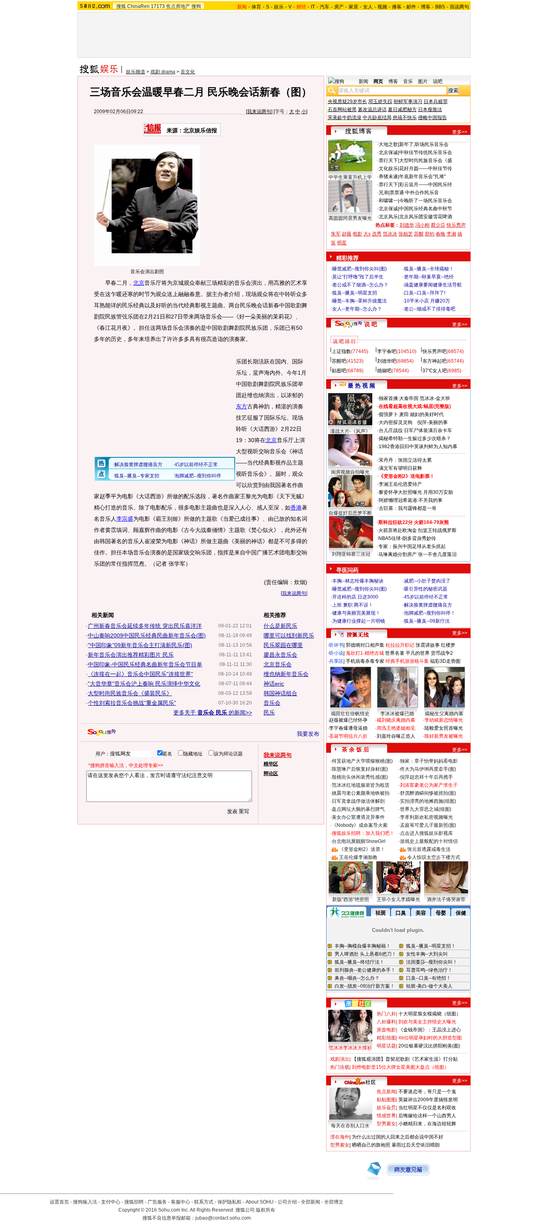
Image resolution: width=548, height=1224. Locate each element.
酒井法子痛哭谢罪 (446, 899)
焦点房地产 (178, 6)
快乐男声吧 (434, 351)
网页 (378, 81)
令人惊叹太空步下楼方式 (433, 857)
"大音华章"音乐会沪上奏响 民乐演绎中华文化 (144, 683)
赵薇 (346, 234)
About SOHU (260, 1202)
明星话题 (386, 1046)
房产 (339, 7)
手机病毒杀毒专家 (365, 661)
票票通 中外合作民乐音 (414, 192)
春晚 (440, 234)
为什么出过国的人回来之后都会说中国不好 (397, 1137)
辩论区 (271, 773)
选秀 (377, 234)
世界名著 (394, 653)
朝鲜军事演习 (408, 101)
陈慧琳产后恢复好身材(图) (360, 769)
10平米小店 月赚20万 (427, 301)
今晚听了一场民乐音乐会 (425, 200)
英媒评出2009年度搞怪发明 (428, 1099)
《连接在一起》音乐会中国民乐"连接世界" (140, 674)
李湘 (451, 234)
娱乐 (279, 7)
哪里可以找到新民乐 (289, 635)
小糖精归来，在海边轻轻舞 (427, 1124)
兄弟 (383, 192)
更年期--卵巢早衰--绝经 (429, 277)
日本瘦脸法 (430, 109)
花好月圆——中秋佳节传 (425, 168)
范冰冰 (390, 234)
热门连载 (339, 1067)
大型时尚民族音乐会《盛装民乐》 (130, 693)
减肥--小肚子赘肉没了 (427, 581)
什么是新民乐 (280, 626)
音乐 (408, 81)
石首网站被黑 (342, 109)
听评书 (336, 645)
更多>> (459, 132)
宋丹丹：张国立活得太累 (405, 460)
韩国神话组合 (280, 693)
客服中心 (180, 1202)
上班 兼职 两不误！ (352, 605)
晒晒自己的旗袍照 (371, 1145)
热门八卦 (386, 1014)
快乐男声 (456, 225)
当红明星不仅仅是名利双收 (427, 1107)
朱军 (336, 234)
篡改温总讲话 (372, 109)
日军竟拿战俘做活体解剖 (358, 801)
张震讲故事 (428, 645)
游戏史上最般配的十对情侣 (429, 841)
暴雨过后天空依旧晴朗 (416, 1145)
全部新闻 (310, 1202)
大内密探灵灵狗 (395, 422)
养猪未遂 (388, 176)
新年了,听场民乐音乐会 (424, 144)
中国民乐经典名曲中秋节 (425, 208)
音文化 (188, 72)
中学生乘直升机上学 (350, 177)
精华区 (271, 764)
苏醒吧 (339, 361)
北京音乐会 (278, 664)
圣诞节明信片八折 (348, 736)
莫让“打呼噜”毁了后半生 (358, 277)
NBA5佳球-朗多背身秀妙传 (407, 538)
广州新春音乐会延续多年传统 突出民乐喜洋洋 (145, 626)
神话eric (274, 683)
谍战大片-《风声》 (350, 431)
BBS (440, 7)
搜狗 (196, 6)
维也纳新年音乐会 (286, 674)
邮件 (411, 7)
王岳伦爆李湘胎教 (358, 857)
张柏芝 (405, 234)
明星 (342, 243)
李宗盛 (124, 519)
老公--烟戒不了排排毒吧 (429, 309)
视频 (382, 7)
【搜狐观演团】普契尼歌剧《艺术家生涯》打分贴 (405, 1059)
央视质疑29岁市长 (347, 101)
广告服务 (157, 1202)
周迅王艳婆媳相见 (396, 728)
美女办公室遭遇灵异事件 (358, 817)
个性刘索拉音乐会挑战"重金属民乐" (132, 703)
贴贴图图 (386, 1099)
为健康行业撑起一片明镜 (358, 621)
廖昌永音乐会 (280, 655)
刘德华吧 (386, 361)
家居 (353, 7)
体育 (256, 7)
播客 (397, 7)
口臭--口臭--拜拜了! (424, 293)
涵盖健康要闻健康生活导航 (433, 285)
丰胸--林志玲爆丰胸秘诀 (358, 581)
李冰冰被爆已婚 (397, 714)
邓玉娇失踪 (380, 101)
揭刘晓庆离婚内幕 (396, 720)
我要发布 (308, 734)
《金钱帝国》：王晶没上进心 (429, 1030)
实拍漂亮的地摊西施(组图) (428, 801)
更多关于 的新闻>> (212, 712)
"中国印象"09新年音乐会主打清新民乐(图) (140, 645)
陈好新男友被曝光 (443, 736)
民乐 (269, 712)
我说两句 (459, 7)
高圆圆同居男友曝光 (350, 218)
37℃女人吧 (434, 370)
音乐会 (272, 703)
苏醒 (419, 234)
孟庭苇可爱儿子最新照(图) (428, 825)
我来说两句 (259, 111)
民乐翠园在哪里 (283, 645)
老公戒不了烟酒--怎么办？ (360, 285)
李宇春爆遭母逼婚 (348, 728)
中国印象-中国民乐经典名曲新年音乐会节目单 (145, 664)
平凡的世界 (418, 653)
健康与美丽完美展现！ (356, 613)
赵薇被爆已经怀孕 (348, 720)
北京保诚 (388, 152)
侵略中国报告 (432, 117)
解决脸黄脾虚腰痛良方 (428, 605)
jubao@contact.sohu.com (223, 1218)
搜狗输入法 (85, 1202)
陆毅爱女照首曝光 (443, 728)
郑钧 (429, 234)
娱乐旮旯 (386, 1107)
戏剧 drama (162, 72)
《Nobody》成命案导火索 (360, 825)
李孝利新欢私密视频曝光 (426, 817)
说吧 (437, 81)
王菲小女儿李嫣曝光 (398, 899)
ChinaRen (138, 6)
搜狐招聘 (134, 1202)
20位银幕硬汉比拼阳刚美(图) (429, 1046)
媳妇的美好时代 (427, 414)
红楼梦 (448, 645)
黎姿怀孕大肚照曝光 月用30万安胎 (416, 492)
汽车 (324, 7)
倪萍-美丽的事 (432, 422)
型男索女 (386, 1124)
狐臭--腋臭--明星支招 (354, 293)
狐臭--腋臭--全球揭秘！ (429, 269)
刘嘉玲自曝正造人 (396, 736)
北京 (138, 283)
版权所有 (265, 1210)
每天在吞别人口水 (350, 1126)
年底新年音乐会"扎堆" (422, 176)
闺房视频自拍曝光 (350, 472)
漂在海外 (339, 1137)
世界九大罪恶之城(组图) (425, 809)
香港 (296, 507)
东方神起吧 (434, 361)
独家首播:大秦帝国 (398, 398)
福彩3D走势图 (445, 661)
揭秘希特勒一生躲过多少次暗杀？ (415, 438)
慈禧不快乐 (405, 117)
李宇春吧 (386, 351)
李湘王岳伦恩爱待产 (400, 484)
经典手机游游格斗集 (407, 661)
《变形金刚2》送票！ (362, 849)
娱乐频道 (135, 72)
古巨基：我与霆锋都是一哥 (407, 508)
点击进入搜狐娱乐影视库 (426, 833)
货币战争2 (442, 653)
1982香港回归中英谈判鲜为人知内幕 (418, 446)
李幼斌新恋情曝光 (443, 720)
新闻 (363, 81)
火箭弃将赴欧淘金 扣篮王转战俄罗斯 (417, 530)
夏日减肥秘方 (402, 109)
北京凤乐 (388, 216)
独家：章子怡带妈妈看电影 (429, 761)
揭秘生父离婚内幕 (444, 714)
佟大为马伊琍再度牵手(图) (428, 769)
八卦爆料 (386, 1022)
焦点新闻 (386, 1091)
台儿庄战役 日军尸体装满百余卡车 (415, 430)
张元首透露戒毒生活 (429, 849)
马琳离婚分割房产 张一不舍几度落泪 (417, 554)
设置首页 (59, 1202)
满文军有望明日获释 (400, 468)
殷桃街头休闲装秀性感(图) (360, 777)
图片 (423, 81)
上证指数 (341, 351)
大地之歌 (388, 144)
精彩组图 (386, 1038)
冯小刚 (422, 225)
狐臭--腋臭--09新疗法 (427, 621)
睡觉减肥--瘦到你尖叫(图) (359, 269)
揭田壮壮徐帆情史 (350, 714)
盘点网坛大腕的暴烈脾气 (358, 809)
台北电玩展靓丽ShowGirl (359, 841)
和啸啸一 (388, 200)
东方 (241, 406)
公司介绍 (287, 1202)
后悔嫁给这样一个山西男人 (427, 1115)
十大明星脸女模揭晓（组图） (429, 1014)
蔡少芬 (438, 225)
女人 (368, 7)
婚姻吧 (384, 370)
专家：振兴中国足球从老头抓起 (412, 546)
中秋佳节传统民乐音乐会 (425, 152)
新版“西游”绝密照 (350, 899)
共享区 (336, 661)
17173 (158, 6)
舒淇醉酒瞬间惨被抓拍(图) (428, 793)
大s (367, 234)
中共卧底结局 (377, 117)
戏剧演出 (339, 1059)
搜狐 (121, 6)
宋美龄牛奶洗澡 (344, 117)
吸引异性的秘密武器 (425, 589)
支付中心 (110, 1202)
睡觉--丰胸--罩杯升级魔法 (359, 301)
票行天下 (388, 160)
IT (313, 7)
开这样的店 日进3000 (355, 597)
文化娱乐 (388, 168)
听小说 (336, 653)
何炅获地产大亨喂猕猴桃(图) (362, 761)
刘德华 (407, 225)
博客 (425, 7)
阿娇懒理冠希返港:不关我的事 (410, 500)
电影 (357, 234)
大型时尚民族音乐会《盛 (425, 160)
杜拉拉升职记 (400, 645)
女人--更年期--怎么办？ (357, 309)
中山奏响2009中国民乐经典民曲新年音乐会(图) (147, 635)
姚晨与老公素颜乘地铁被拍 (361, 793)
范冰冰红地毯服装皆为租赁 (361, 785)
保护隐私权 (229, 1202)
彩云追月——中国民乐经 (425, 184)
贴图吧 (339, 370)
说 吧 (370, 324)
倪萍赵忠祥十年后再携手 (426, 777)
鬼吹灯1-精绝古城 (365, 653)
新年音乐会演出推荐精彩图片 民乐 (131, 655)
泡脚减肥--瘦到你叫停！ (429, 613)
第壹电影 (386, 1030)
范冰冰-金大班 (435, 398)
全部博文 (333, 1202)
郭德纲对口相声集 (365, 645)
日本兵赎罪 (436, 101)
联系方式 (203, 1202)
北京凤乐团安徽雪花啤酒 (425, 216)
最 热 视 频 (361, 385)
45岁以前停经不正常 (426, 597)
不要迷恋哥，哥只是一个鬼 (427, 1091)
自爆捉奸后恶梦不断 (350, 513)
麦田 (404, 414)
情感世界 (386, 1115)
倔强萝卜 (388, 414)
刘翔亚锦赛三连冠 (351, 554)
